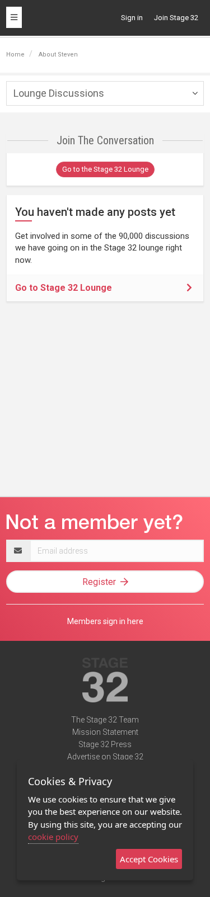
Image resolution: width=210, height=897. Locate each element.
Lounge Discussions (58, 93)
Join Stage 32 (176, 17)
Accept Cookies (149, 859)
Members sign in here (105, 621)
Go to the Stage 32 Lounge (105, 169)
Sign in (132, 17)
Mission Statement (105, 732)
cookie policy (53, 836)
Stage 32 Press (105, 744)
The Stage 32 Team (105, 719)
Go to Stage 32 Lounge (63, 287)
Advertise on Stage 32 (105, 756)
